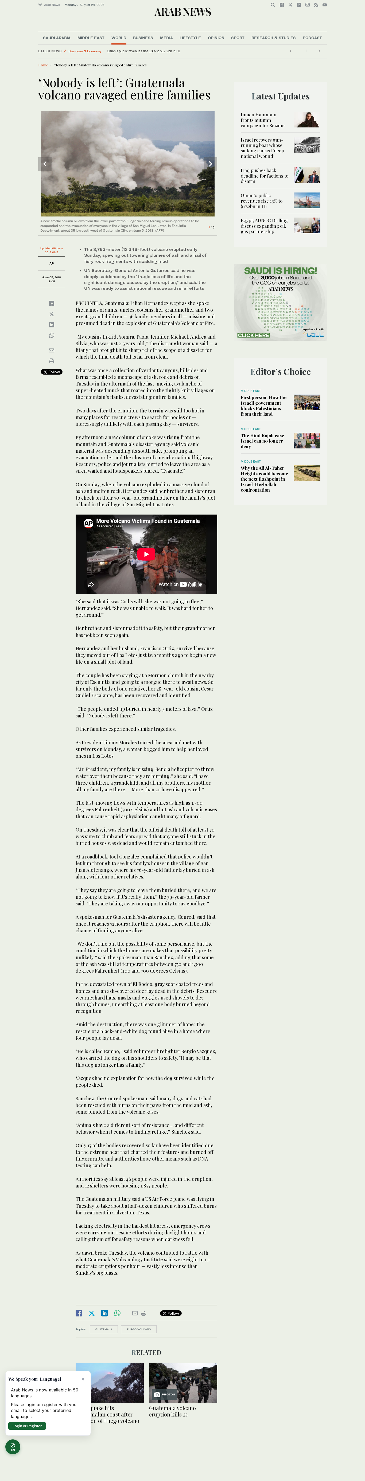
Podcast (312, 37)
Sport (237, 37)
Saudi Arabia (57, 37)
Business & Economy (85, 51)
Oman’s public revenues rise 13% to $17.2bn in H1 (201, 51)
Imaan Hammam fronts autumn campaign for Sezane (263, 119)
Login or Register (27, 1426)
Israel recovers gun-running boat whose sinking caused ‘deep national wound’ (262, 148)
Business (143, 37)
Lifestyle (190, 37)
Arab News (52, 5)
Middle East (90, 37)
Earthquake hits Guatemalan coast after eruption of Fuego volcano (107, 1414)
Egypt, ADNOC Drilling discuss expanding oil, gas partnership (123, 51)
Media (166, 37)
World (118, 37)
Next (210, 164)
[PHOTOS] (183, 1382)
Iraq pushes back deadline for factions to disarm (264, 175)
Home (43, 65)
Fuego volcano (139, 1329)
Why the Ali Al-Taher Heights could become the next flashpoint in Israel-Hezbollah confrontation (264, 479)
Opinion (216, 37)
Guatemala (103, 1329)
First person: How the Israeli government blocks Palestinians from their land (263, 405)
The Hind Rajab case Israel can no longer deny (262, 440)
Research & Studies (273, 37)
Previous (45, 164)
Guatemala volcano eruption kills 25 (172, 1411)
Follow (53, 372)
